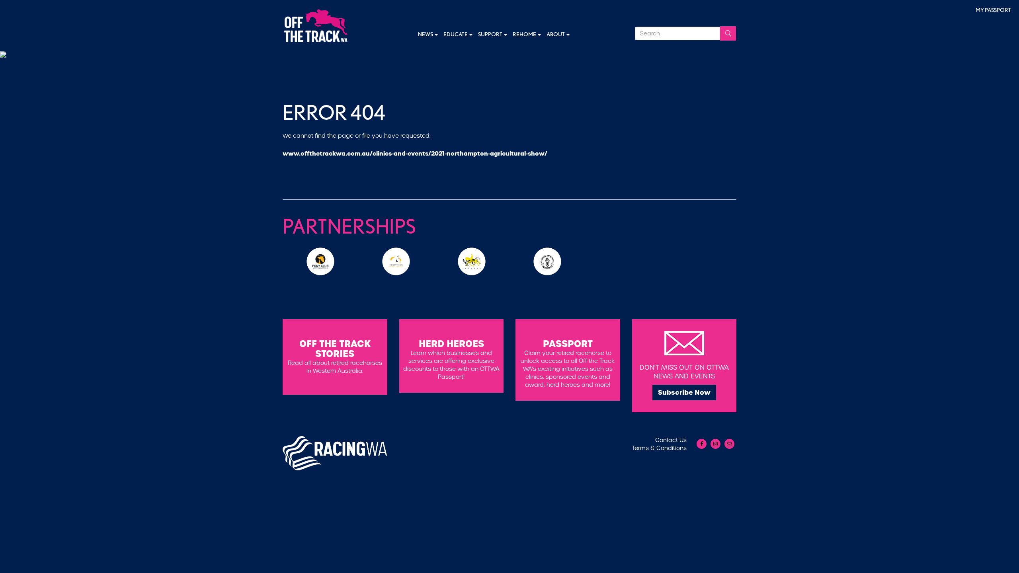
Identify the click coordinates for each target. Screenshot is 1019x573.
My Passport (993, 10)
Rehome (525, 34)
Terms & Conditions (659, 448)
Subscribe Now (684, 392)
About (556, 34)
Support (490, 34)
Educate (456, 34)
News (426, 34)
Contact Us (671, 440)
